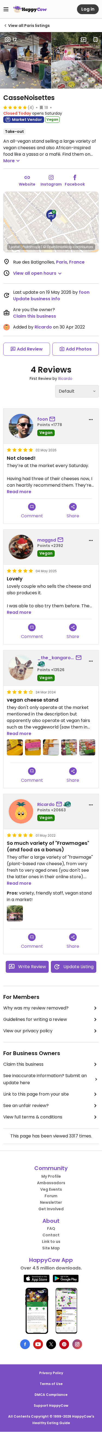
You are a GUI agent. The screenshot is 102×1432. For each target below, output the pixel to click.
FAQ (51, 1228)
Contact (51, 1235)
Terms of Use (51, 1383)
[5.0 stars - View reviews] (15, 107)
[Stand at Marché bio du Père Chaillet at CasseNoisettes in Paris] (15, 913)
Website (27, 184)
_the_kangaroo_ (55, 658)
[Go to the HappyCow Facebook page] (25, 1344)
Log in (87, 9)
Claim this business (34, 316)
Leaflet (14, 247)
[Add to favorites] (95, 39)
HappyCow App (51, 1260)
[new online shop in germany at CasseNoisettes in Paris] (15, 747)
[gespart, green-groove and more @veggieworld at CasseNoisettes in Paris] (69, 747)
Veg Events (51, 1189)
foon (84, 292)
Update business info (36, 299)
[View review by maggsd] (21, 547)
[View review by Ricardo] (21, 811)
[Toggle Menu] (6, 9)
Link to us (51, 1241)
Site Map (51, 1248)
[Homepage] (30, 9)
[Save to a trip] (83, 39)
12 (15, 39)
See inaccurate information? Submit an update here (45, 1079)
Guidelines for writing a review (35, 1019)
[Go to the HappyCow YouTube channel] (38, 1344)
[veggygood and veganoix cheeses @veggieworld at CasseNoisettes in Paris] (87, 747)
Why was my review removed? (36, 1008)
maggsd (46, 540)
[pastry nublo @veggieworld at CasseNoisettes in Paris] (51, 747)
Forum (51, 1196)
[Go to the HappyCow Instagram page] (77, 1344)
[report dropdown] (91, 419)
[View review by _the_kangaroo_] (21, 668)
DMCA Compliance (51, 1394)
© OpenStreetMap (57, 247)
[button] (51, 216)
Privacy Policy (51, 1373)
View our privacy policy (27, 1031)
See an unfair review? (26, 1105)
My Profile (51, 1176)
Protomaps (31, 247)
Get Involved (51, 1209)
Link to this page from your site (36, 1094)
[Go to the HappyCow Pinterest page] (64, 1344)
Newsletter (51, 1202)
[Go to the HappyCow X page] (51, 1344)
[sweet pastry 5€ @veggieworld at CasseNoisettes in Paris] (33, 747)
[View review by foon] (21, 426)
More (9, 161)
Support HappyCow (51, 1405)
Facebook (75, 184)
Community (51, 1168)
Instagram (51, 184)
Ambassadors (51, 1183)
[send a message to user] (53, 419)
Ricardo (43, 327)
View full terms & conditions (32, 1117)
